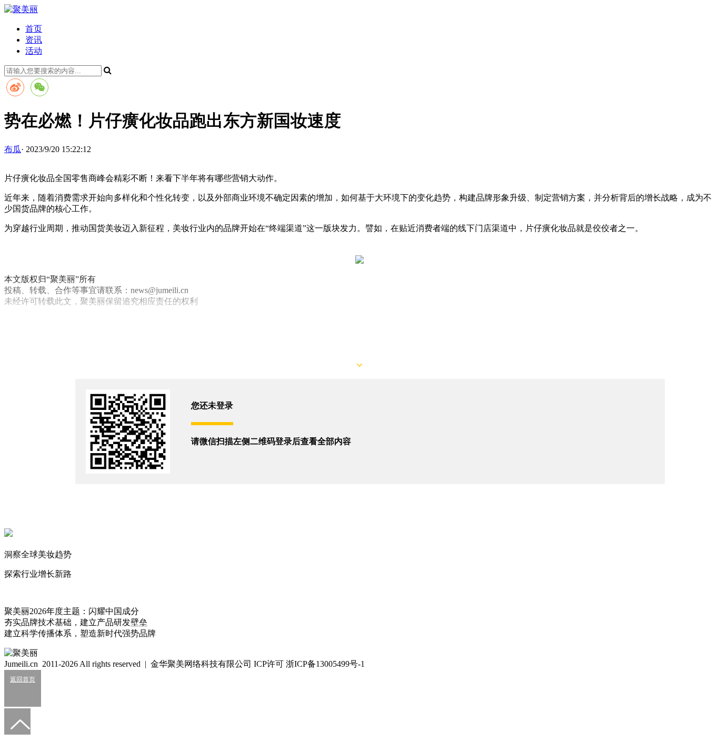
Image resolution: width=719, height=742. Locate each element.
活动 (33, 50)
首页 (33, 28)
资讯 (33, 39)
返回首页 (22, 679)
